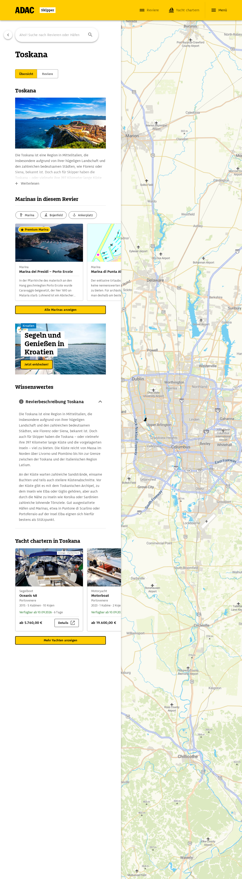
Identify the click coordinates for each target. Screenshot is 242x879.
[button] (90, 35)
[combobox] (56, 35)
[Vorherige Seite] (8, 35)
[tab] (26, 73)
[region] (121, 439)
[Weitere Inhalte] (111, 262)
